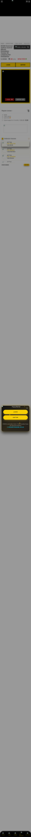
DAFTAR (15, 417)
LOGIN (15, 412)
